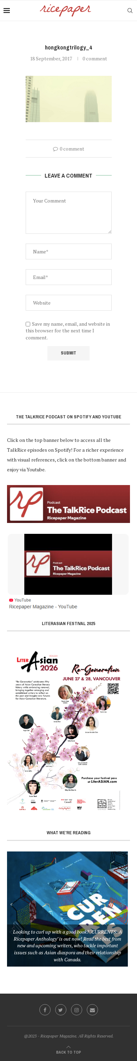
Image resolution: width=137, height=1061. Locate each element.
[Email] (92, 1009)
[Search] (129, 10)
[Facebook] (45, 1009)
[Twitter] (60, 1009)
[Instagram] (76, 1009)
